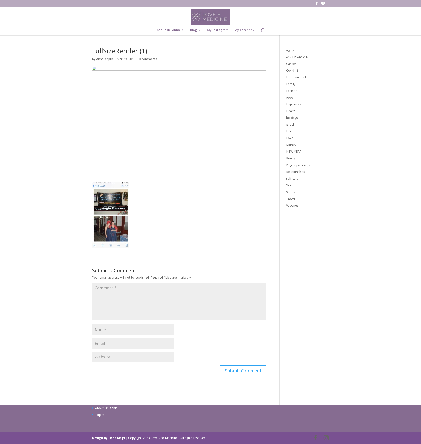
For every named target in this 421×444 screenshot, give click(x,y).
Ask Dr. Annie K (297, 57)
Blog (193, 30)
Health (290, 111)
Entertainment (296, 77)
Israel (290, 124)
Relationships (295, 172)
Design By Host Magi (108, 438)
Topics (100, 415)
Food (290, 97)
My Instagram (218, 30)
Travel (290, 199)
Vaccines (292, 205)
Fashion (291, 91)
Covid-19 (292, 70)
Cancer (291, 64)
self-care (292, 178)
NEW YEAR (293, 151)
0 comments (148, 59)
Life (288, 131)
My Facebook (244, 30)
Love (289, 138)
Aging (290, 50)
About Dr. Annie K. (170, 30)
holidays (292, 118)
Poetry (291, 158)
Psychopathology (298, 165)
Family (290, 84)
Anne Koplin (104, 59)
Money (291, 145)
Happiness (293, 104)
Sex (288, 185)
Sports (290, 192)
